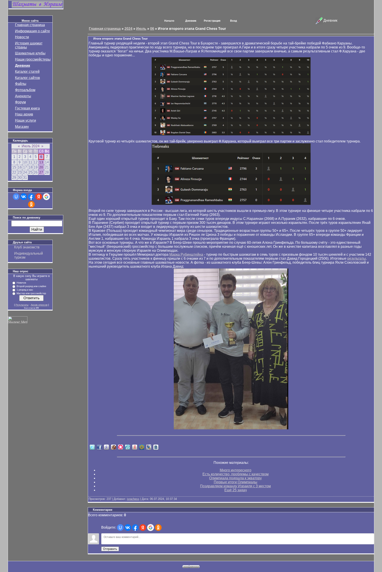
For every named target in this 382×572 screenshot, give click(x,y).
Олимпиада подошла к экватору (235, 478)
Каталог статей (27, 71)
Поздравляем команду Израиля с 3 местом (235, 486)
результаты (356, 258)
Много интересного (235, 470)
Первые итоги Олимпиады (235, 482)
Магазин (22, 127)
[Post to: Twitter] (92, 447)
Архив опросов (39, 304)
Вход (233, 20)
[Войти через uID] (16, 196)
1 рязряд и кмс (25, 289)
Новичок (21, 282)
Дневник (22, 65)
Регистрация (212, 20)
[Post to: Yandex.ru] (134, 447)
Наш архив (24, 114)
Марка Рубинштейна (186, 254)
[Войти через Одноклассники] (31, 204)
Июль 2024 (31, 146)
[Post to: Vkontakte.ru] (155, 447)
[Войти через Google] (46, 196)
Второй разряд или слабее (31, 286)
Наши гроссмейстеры (33, 59)
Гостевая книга (27, 108)
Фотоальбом (25, 90)
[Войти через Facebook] (31, 196)
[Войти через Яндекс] (38, 196)
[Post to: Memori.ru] (120, 447)
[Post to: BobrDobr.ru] (113, 447)
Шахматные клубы (30, 53)
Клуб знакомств (27, 247)
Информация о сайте (32, 31)
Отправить (110, 549)
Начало (169, 20)
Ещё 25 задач (235, 490)
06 (152, 29)
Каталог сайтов (27, 78)
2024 (128, 29)
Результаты (22, 304)
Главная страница (30, 25)
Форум (20, 102)
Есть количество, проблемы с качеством (235, 474)
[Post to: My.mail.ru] (141, 447)
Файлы (20, 84)
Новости (22, 37)
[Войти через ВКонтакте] (23, 196)
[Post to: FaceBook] (99, 447)
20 (41, 167)
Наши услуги (25, 120)
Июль (141, 29)
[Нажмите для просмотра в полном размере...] (231, 134)
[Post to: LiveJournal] (148, 447)
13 (41, 162)
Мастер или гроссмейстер (31, 293)
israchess (133, 499)
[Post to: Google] (106, 447)
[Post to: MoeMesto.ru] (127, 447)
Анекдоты (23, 96)
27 (41, 172)
